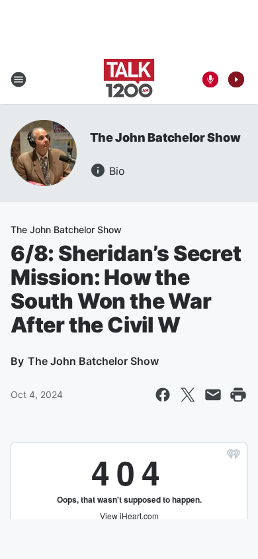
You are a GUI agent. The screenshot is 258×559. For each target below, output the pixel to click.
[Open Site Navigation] (18, 79)
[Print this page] (238, 394)
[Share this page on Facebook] (162, 394)
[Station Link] (129, 79)
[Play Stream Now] (236, 79)
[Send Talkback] (210, 79)
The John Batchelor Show (165, 137)
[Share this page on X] (188, 394)
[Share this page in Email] (213, 394)
